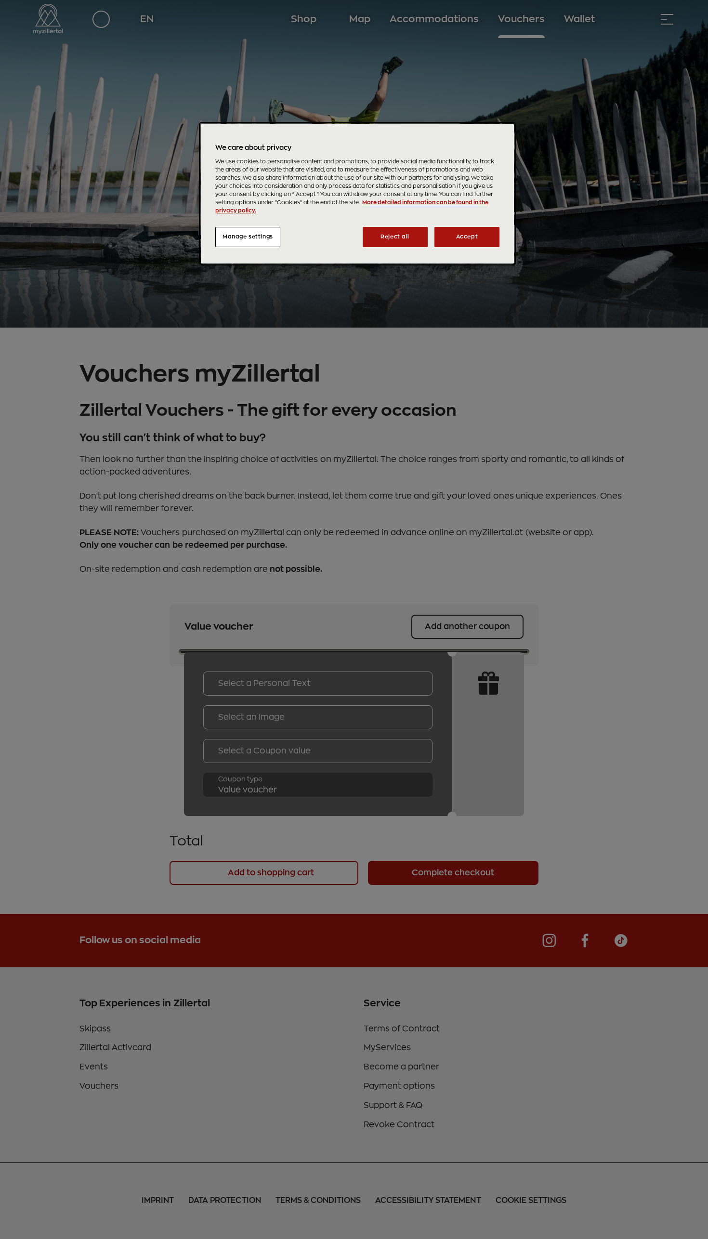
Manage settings (248, 236)
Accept (467, 236)
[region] (357, 194)
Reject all (394, 236)
